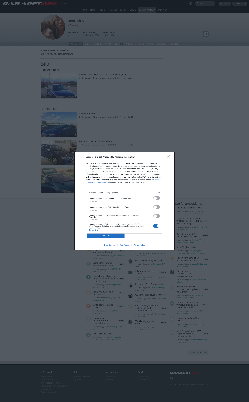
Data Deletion (109, 245)
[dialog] (124, 201)
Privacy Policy (139, 245)
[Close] (169, 157)
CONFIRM (106, 236)
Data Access (124, 245)
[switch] (156, 198)
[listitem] (124, 192)
